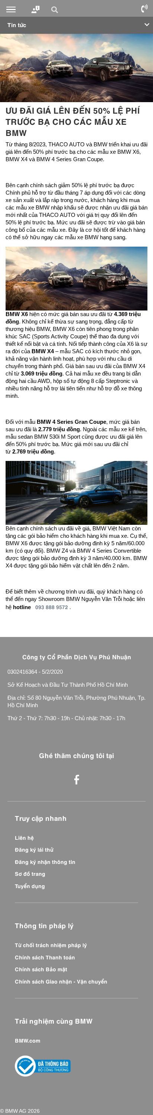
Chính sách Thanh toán (45, 956)
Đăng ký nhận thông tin (45, 861)
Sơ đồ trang (30, 873)
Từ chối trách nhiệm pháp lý (51, 944)
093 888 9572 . (53, 606)
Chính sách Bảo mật (41, 968)
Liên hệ (24, 837)
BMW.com (27, 1040)
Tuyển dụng (30, 885)
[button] (55, 9)
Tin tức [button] (16, 24)
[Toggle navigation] (11, 9)
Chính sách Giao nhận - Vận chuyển (61, 981)
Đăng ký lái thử (34, 849)
